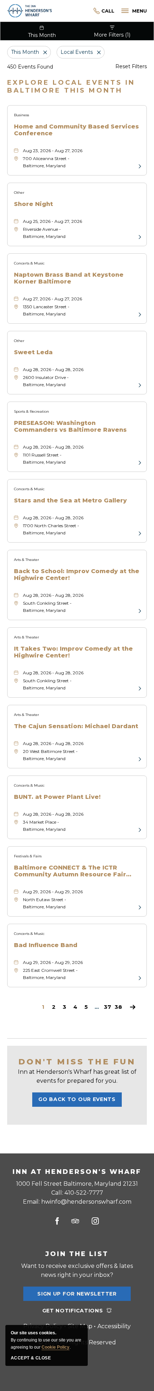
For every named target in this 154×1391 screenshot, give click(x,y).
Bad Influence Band (45, 945)
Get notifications (72, 1310)
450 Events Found (30, 67)
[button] (77, 1099)
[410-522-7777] (83, 11)
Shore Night (33, 204)
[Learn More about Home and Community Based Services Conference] (139, 165)
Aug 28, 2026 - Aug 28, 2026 (53, 369)
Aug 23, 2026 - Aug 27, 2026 (52, 150)
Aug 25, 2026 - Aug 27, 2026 (52, 221)
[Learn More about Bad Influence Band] (139, 977)
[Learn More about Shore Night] (139, 236)
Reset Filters (131, 66)
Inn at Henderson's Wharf (77, 1172)
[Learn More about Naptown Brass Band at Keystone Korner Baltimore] (139, 314)
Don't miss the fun (77, 1062)
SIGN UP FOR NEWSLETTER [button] (76, 1296)
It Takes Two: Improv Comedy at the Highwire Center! (73, 652)
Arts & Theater (26, 559)
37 (107, 1007)
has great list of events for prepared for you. (77, 1076)
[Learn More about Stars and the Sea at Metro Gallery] (139, 533)
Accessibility (114, 1326)
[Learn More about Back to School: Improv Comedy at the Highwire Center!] (139, 610)
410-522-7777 (103, 11)
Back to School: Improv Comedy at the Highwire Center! (76, 574)
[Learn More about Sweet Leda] (139, 384)
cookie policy (55, 1347)
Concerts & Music (29, 263)
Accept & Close (31, 1357)
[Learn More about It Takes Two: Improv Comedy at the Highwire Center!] (139, 688)
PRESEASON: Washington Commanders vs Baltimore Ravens (70, 426)
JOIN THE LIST (77, 1254)
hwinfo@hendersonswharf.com (86, 1201)
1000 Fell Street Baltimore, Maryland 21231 (77, 1183)
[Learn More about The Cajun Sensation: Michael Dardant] (139, 758)
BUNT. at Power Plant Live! (57, 796)
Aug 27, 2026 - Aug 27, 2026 (52, 298)
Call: (77, 1192)
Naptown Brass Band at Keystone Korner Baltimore (69, 278)
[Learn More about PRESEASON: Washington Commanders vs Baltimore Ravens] (139, 462)
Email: (77, 1201)
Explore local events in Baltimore (71, 86)
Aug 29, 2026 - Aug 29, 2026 (53, 891)
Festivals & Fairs (28, 856)
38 (118, 1007)
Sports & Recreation (31, 411)
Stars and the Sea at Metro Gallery (70, 500)
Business (21, 115)
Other (19, 192)
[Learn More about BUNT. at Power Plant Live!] (139, 829)
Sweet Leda (33, 352)
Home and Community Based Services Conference (76, 130)
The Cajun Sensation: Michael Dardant (76, 726)
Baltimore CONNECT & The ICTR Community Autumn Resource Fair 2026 (70, 871)
